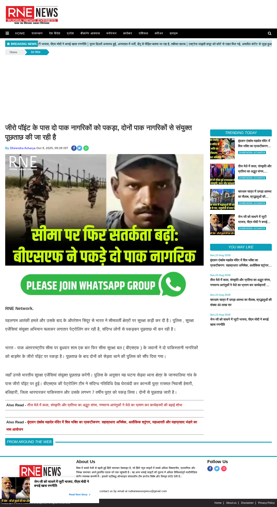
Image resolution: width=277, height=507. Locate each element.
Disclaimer (247, 502)
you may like (240, 247)
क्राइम (174, 33)
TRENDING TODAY (241, 133)
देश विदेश (54, 33)
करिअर (159, 33)
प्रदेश (70, 33)
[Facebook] (210, 468)
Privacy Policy (266, 502)
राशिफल (143, 33)
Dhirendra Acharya (22, 148)
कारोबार (127, 33)
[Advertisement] (138, 88)
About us (231, 502)
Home (20, 33)
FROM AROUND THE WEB (29, 442)
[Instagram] (224, 468)
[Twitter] (217, 468)
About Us (85, 461)
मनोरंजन (111, 33)
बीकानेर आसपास (90, 33)
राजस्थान (37, 33)
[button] (7, 33)
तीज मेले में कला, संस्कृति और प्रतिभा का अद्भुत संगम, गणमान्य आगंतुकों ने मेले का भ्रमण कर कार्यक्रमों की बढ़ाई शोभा (104, 405)
